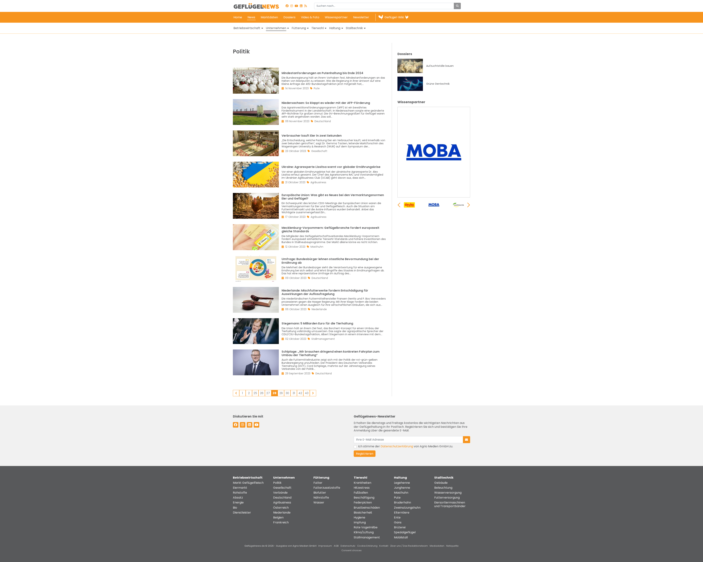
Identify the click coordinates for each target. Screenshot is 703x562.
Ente (397, 517)
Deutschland (282, 497)
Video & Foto (310, 17)
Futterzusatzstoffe (326, 488)
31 (294, 393)
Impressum (325, 546)
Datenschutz (348, 546)
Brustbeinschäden (367, 507)
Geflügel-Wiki (394, 17)
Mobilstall (401, 537)
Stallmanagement (367, 537)
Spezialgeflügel (405, 532)
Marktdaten (269, 17)
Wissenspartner (336, 17)
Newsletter (361, 17)
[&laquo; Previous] (236, 393)
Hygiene (359, 517)
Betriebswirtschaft (246, 28)
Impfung (360, 522)
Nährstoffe (321, 497)
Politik (277, 483)
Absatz (238, 497)
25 (255, 393)
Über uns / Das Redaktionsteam (409, 546)
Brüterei (400, 527)
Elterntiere (401, 512)
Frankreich (281, 522)
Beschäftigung (364, 497)
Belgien (278, 517)
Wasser (318, 502)
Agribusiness (282, 502)
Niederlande (282, 512)
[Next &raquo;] (313, 393)
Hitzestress (362, 488)
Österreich (281, 507)
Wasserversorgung (448, 492)
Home (237, 17)
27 (268, 393)
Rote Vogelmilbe (365, 527)
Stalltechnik (354, 28)
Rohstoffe (240, 492)
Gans (397, 522)
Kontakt (383, 546)
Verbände (280, 492)
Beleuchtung (443, 488)
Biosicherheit (363, 512)
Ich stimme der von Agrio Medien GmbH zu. (405, 446)
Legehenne (402, 483)
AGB (336, 546)
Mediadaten (437, 546)
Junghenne (402, 488)
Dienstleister (242, 512)
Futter (317, 483)
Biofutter (319, 492)
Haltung (334, 28)
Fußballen (361, 492)
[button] (468, 205)
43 (306, 393)
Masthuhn (401, 492)
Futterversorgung (447, 497)
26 (261, 393)
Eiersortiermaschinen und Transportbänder (450, 504)
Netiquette (452, 546)
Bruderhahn (402, 502)
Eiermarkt (240, 488)
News (251, 17)
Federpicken (363, 502)
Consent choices (351, 550)
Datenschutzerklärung (397, 446)
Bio (235, 507)
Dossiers (289, 17)
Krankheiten (362, 483)
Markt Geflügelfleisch (248, 483)
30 (287, 393)
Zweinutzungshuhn (407, 507)
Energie (238, 502)
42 (300, 393)
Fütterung (299, 28)
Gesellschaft (282, 488)
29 (281, 393)
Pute (397, 497)
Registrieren (364, 454)
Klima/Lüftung (364, 532)
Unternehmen (276, 28)
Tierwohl (317, 28)
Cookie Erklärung (367, 546)
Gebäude (441, 483)
